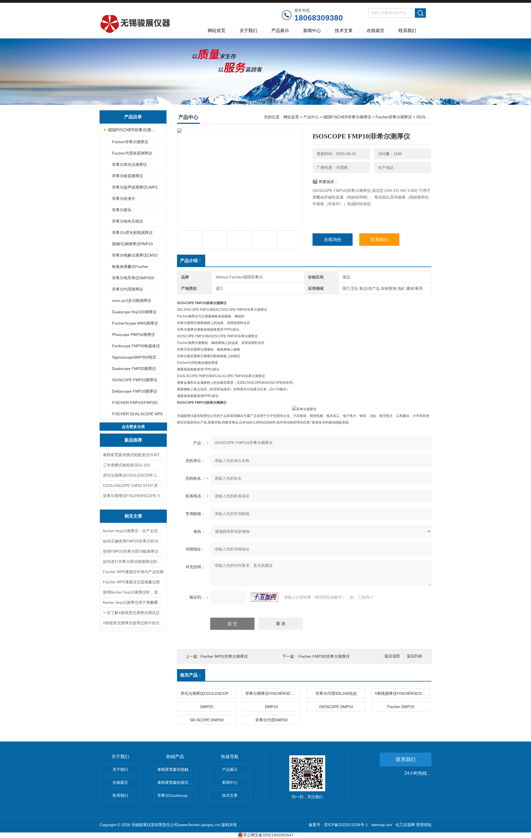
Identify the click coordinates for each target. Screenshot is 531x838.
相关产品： (191, 675)
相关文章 (133, 516)
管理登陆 (423, 825)
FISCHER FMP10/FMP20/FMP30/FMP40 (137, 402)
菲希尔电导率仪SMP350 (133, 278)
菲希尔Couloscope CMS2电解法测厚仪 (176, 795)
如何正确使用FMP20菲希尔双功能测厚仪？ (133, 541)
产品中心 (311, 117)
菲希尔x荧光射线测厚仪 (132, 232)
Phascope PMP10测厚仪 (133, 334)
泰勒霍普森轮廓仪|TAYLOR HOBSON (176, 782)
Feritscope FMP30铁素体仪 (136, 346)
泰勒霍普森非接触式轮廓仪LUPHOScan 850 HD (176, 769)
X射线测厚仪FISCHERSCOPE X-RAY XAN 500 (402, 693)
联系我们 (407, 30)
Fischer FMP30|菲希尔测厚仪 (324, 656)
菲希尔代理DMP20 (271, 720)
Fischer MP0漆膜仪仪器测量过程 (131, 582)
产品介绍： (191, 260)
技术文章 (344, 30)
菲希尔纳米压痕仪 (127, 221)
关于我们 (248, 30)
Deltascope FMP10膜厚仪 (134, 391)
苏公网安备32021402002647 (268, 835)
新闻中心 (312, 30)
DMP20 (206, 706)
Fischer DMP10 (400, 706)
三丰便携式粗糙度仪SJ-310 (126, 465)
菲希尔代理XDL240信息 (336, 693)
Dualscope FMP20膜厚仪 (134, 368)
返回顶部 (392, 656)
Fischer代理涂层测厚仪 (132, 153)
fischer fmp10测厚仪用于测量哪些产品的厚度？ (133, 602)
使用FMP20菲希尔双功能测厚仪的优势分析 (133, 551)
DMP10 (271, 706)
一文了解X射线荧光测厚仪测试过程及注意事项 (133, 612)
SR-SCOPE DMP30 (207, 720)
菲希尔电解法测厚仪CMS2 (135, 255)
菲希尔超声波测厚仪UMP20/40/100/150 (137, 187)
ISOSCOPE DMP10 (336, 706)
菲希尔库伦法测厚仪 (129, 164)
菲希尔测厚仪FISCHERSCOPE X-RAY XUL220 (133, 496)
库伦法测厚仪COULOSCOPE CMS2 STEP (133, 475)
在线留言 (375, 30)
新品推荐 (133, 440)
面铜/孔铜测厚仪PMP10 (132, 244)
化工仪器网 (405, 825)
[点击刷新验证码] (264, 597)
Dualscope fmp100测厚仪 (134, 312)
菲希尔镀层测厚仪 (127, 176)
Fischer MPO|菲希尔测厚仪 (224, 656)
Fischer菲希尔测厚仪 (130, 142)
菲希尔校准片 (123, 198)
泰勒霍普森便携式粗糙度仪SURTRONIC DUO (133, 455)
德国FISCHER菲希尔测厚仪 (133, 129)
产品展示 (280, 30)
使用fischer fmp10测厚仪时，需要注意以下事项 (133, 592)
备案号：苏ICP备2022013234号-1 (338, 825)
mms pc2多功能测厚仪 (131, 300)
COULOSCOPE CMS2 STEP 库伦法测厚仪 (133, 485)
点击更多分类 (133, 426)
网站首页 (216, 30)
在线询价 (333, 239)
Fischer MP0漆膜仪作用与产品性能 (133, 572)
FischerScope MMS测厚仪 (135, 323)
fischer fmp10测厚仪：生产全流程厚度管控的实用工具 (133, 531)
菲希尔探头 (121, 210)
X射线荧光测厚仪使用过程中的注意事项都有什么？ (133, 623)
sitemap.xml (381, 825)
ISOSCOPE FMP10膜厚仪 (134, 380)
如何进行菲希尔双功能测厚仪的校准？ (133, 561)
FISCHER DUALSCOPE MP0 (137, 414)
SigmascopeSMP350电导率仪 (137, 357)
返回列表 (414, 656)
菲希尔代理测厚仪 (127, 289)
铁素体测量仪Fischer (130, 266)
